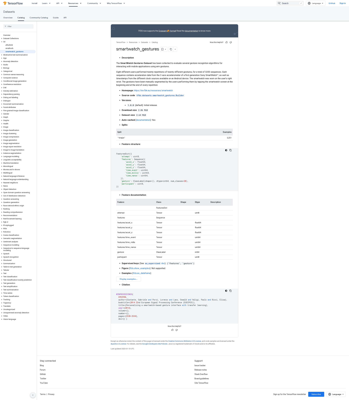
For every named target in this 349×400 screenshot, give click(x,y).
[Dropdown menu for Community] (101, 3)
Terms (43, 394)
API (57, 3)
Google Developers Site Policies (154, 344)
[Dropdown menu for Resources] (81, 3)
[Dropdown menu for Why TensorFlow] (125, 3)
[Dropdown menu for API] (62, 3)
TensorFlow (120, 42)
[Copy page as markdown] (171, 49)
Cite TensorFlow (201, 383)
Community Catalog (39, 17)
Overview (7, 17)
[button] (18, 38)
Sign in (343, 3)
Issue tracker (200, 365)
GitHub (332, 3)
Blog (42, 365)
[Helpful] (227, 42)
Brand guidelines (202, 378)
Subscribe (316, 394)
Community (92, 3)
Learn (44, 3)
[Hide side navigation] (33, 395)
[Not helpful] (231, 42)
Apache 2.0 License (118, 344)
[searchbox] (18, 26)
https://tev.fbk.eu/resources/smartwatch (153, 90)
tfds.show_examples (140, 268)
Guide (56, 17)
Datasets (9, 12)
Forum (43, 370)
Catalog (21, 17)
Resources (73, 3)
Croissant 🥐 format (167, 31)
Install (34, 3)
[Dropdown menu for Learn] (50, 3)
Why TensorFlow (114, 3)
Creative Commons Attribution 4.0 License (184, 341)
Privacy (51, 394)
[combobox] (290, 3)
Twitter (43, 378)
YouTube (44, 383)
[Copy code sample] (230, 150)
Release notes (201, 370)
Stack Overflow (201, 374)
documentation (191, 31)
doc (155, 263)
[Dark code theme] (226, 150)
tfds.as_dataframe (141, 273)
